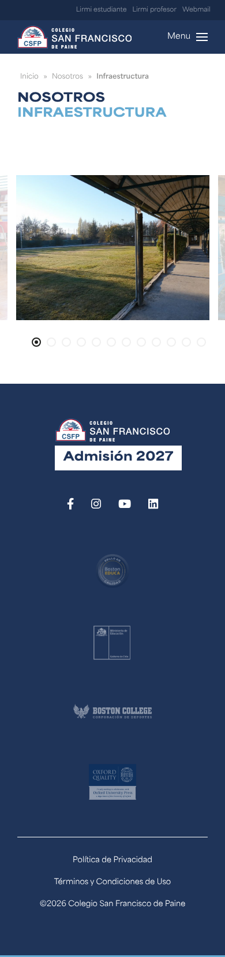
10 (171, 342)
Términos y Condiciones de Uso (112, 882)
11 (186, 342)
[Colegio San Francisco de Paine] (74, 37)
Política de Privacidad (112, 861)
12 (201, 342)
